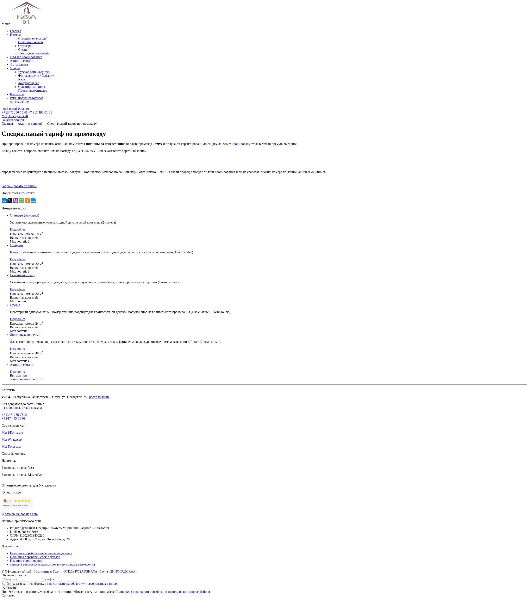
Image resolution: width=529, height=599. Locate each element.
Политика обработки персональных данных (41, 553)
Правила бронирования (26, 560)
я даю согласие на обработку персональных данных (81, 583)
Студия (23, 49)
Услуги (15, 68)
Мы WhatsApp (12, 439)
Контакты (17, 94)
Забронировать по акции (19, 186)
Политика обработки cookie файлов (35, 557)
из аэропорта (11, 407)
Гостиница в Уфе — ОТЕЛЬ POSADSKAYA (65, 571)
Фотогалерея (19, 64)
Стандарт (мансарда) (32, 38)
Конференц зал (28, 83)
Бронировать (241, 144)
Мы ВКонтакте (12, 432)
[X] (9, 200)
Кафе (21, 79)
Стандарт (24, 46)
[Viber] (15, 200)
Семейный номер (30, 42)
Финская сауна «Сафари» (36, 75)
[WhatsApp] (21, 200)
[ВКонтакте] (4, 200)
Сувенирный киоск (32, 86)
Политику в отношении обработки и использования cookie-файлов (162, 591)
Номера (15, 34)
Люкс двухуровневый (33, 53)
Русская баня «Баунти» (34, 72)
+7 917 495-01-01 (40, 112)
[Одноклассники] (27, 200)
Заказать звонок (13, 120)
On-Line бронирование (26, 57)
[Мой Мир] (33, 200)
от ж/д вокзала (31, 407)
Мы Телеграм (11, 446)
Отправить (10, 587)
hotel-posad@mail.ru (15, 108)
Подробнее (17, 229)
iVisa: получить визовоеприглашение (26, 99)
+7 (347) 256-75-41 (14, 112)
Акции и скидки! (22, 60)
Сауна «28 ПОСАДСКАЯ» (118, 571)
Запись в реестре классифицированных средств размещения (52, 564)
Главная (15, 31)
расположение (99, 397)
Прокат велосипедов (32, 90)
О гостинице (11, 492)
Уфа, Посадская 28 (15, 116)
